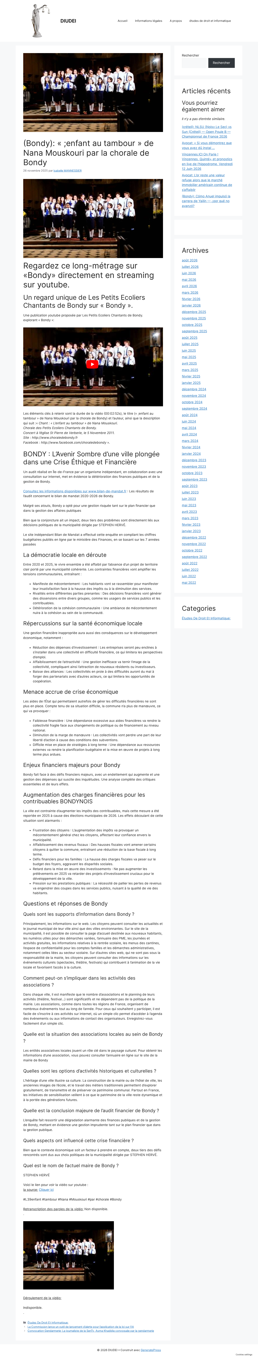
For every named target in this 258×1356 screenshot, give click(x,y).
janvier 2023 (191, 531)
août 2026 (190, 260)
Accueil (122, 21)
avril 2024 (189, 434)
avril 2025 (189, 363)
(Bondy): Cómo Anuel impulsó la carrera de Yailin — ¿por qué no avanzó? (206, 201)
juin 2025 (189, 350)
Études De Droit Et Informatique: (48, 1322)
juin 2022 (189, 576)
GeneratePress (151, 1350)
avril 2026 (189, 286)
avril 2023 (189, 512)
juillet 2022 (190, 570)
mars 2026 (190, 292)
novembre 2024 (194, 396)
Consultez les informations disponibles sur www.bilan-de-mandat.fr (74, 491)
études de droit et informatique (210, 21)
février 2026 (191, 299)
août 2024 (190, 415)
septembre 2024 (194, 408)
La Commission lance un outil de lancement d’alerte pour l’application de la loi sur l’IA (81, 1326)
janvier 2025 (191, 383)
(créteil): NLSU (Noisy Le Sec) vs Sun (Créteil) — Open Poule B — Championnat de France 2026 (207, 131)
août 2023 (190, 486)
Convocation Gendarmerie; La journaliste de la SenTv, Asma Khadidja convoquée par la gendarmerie (91, 1330)
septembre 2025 (194, 331)
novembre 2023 (194, 466)
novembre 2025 (194, 318)
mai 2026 (189, 280)
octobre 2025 (192, 325)
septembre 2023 (194, 479)
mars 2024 (190, 441)
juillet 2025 (190, 344)
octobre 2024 (192, 402)
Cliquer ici (46, 1190)
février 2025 (191, 376)
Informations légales (148, 21)
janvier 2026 (191, 305)
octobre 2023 (192, 473)
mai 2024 (189, 428)
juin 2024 (189, 421)
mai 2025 (189, 357)
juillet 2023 (190, 492)
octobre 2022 (192, 550)
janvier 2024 (191, 454)
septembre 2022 (194, 557)
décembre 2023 (194, 460)
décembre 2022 (194, 537)
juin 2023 (189, 499)
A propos (176, 21)
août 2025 (189, 338)
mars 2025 (190, 370)
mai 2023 (189, 505)
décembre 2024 (194, 389)
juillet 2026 (190, 267)
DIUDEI (68, 21)
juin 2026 (189, 273)
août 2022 (189, 563)
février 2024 (191, 447)
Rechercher (190, 55)
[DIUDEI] (40, 21)
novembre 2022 (194, 544)
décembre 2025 (194, 312)
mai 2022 (189, 583)
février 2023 (191, 525)
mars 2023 (190, 518)
